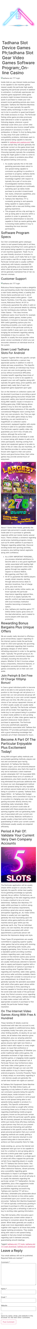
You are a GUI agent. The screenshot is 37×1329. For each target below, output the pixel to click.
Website (4, 1305)
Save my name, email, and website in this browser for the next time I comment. (17, 1316)
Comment (5, 1262)
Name (4, 1289)
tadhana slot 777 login (16, 1244)
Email (4, 1297)
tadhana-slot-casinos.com (20, 142)
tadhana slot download (26, 1247)
